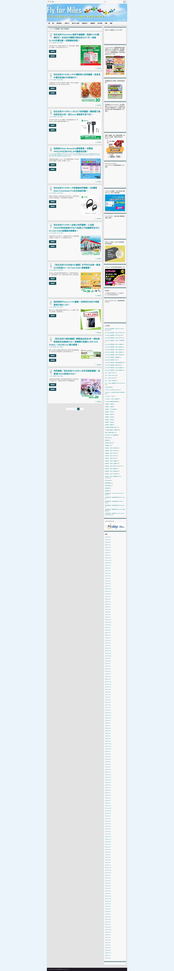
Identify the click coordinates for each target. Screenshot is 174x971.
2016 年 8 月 (108, 847)
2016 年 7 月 (108, 849)
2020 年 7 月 (108, 725)
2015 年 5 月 (108, 883)
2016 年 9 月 (108, 844)
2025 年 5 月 (108, 575)
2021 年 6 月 (108, 697)
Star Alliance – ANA (109, 396)
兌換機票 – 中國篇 (109, 404)
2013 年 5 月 (108, 945)
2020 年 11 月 (108, 715)
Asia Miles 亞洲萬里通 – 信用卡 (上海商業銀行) (115, 340)
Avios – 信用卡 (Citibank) (110, 375)
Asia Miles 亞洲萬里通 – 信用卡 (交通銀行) (114, 367)
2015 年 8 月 (108, 875)
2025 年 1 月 (108, 586)
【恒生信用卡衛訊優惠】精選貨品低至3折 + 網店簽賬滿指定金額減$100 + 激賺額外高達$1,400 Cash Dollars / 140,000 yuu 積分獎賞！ (74, 342)
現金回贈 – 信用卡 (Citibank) (111, 450)
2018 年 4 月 (108, 795)
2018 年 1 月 (108, 803)
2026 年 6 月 (108, 542)
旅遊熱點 (107, 440)
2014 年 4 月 (108, 916)
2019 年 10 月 (108, 748)
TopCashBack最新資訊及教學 (111, 401)
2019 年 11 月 (108, 746)
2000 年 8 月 (108, 950)
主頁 (49, 23)
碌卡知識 (100, 23)
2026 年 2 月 (108, 552)
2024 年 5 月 (108, 606)
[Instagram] (50, 1)
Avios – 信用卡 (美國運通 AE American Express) (115, 383)
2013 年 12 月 (108, 927)
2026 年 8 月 (108, 537)
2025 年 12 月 (108, 557)
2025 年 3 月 (108, 581)
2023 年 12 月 (108, 619)
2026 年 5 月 (108, 544)
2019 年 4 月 (108, 764)
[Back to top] (171, 968)
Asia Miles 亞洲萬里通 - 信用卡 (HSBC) (93, 153)
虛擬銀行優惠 (108, 483)
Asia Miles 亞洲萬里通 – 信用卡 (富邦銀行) (114, 347)
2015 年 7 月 (108, 878)
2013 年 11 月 (108, 929)
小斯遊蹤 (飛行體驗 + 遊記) (110, 427)
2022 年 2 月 (108, 676)
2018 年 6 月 (108, 790)
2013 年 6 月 (108, 942)
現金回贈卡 (59, 23)
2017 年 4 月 (108, 826)
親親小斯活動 (108, 485)
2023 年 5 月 (108, 637)
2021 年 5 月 (108, 699)
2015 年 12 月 (108, 867)
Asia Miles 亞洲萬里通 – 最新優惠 (112, 357)
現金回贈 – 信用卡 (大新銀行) (111, 463)
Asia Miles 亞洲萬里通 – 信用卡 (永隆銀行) (114, 352)
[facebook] (48, 1)
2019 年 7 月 (108, 756)
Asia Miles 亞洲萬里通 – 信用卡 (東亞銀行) (114, 349)
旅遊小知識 (107, 437)
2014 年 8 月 (108, 906)
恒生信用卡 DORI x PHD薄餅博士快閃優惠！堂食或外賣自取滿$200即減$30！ (77, 76)
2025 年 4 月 (108, 578)
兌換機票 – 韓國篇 (109, 424)
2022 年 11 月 (108, 653)
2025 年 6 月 (108, 573)
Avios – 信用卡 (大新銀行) (110, 380)
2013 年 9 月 (108, 934)
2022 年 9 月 (108, 658)
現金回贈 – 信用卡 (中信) (110, 458)
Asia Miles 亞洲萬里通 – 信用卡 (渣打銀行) (114, 354)
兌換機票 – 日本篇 (109, 411)
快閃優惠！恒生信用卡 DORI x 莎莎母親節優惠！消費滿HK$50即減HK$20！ (77, 372)
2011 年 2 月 (108, 947)
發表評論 (99, 68)
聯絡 (111, 23)
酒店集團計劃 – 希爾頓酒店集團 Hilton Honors (115, 497)
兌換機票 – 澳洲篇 (109, 419)
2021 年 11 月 (108, 684)
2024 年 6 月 (108, 604)
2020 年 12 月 (108, 712)
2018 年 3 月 (108, 798)
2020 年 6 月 (108, 728)
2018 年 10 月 (108, 779)
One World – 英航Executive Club (112, 389)
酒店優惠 (107, 490)
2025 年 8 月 (108, 568)
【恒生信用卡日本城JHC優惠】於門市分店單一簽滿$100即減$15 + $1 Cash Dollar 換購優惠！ (77, 266)
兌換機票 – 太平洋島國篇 (110, 409)
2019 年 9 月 (108, 751)
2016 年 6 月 (108, 852)
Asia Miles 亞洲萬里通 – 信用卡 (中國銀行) (114, 344)
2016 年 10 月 (108, 841)
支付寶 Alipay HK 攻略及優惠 (111, 435)
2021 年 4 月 (108, 702)
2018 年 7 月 (108, 787)
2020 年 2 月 (108, 738)
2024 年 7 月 (108, 601)
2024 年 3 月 (108, 612)
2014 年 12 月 (108, 896)
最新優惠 (107, 445)
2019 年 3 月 (108, 767)
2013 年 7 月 (108, 940)
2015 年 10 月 (108, 872)
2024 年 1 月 (108, 617)
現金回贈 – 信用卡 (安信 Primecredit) (63, 156)
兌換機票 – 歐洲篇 (109, 417)
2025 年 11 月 (108, 560)
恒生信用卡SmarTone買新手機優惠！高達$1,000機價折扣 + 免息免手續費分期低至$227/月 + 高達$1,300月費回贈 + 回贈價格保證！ (74, 38)
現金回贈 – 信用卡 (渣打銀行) (111, 473)
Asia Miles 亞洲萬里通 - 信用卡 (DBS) (79, 153)
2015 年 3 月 (108, 888)
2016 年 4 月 (108, 857)
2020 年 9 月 (108, 720)
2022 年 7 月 (108, 663)
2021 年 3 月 (108, 705)
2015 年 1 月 (108, 893)
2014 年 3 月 (108, 919)
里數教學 (92, 23)
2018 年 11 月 (108, 777)
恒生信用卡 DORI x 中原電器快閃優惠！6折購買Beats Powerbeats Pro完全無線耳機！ (75, 189)
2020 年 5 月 (108, 730)
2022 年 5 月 (108, 668)
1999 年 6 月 (108, 958)
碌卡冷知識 (107, 480)
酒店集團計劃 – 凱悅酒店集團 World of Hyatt (114, 505)
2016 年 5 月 (108, 854)
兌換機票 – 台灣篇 (109, 406)
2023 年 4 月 (108, 640)
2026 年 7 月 (108, 539)
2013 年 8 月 (108, 937)
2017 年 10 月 (108, 810)
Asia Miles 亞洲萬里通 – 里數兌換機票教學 (114, 362)
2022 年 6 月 (108, 666)
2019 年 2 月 (108, 769)
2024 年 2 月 (108, 614)
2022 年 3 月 (108, 674)
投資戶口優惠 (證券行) (109, 432)
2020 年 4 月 (108, 733)
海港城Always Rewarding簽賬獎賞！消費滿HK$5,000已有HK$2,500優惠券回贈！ (73, 150)
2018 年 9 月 (108, 782)
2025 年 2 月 (108, 583)
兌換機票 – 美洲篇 (109, 422)
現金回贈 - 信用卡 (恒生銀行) (58, 42)
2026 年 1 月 (108, 555)
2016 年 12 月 (108, 836)
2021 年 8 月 (108, 692)
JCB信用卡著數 (108, 387)
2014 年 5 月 (108, 914)
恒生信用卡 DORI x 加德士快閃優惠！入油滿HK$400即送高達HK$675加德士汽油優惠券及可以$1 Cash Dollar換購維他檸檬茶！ (74, 228)
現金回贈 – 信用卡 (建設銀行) (111, 468)
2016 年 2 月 (108, 862)
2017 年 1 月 (108, 834)
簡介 (53, 23)
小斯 (51, 42)
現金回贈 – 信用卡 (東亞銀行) (111, 471)
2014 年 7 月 (108, 909)
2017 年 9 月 (108, 813)
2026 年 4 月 (108, 547)
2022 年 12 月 (108, 650)
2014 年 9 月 (108, 903)
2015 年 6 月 (108, 880)
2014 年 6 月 (108, 911)
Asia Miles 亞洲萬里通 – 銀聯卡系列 (112, 365)
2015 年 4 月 (108, 885)
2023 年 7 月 (108, 632)
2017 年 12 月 (108, 805)
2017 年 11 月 (108, 808)
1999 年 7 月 (108, 955)
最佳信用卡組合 (108, 442)
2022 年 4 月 (108, 671)
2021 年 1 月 (108, 710)
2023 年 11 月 (108, 622)
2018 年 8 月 (108, 785)
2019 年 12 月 (108, 743)
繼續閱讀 (53, 51)
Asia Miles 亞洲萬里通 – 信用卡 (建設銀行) (114, 370)
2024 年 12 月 (108, 588)
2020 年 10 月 (108, 717)
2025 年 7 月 (108, 570)
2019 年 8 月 (108, 754)
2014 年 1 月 (108, 924)
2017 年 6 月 (108, 821)
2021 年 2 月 (108, 707)
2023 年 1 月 (108, 648)
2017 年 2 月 (108, 831)
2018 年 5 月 (108, 792)
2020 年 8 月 (108, 723)
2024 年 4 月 (108, 609)
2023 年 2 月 (108, 645)
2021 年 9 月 (108, 689)
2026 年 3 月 (108, 550)
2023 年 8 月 (108, 630)
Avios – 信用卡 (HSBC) (110, 372)
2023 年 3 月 (108, 643)
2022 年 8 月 (108, 661)
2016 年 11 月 (108, 839)
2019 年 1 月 (108, 772)
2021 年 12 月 (108, 681)
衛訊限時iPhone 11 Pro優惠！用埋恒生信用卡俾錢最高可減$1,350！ (76, 303)
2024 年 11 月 (108, 591)
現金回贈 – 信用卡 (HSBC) (110, 455)
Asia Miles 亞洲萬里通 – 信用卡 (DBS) (113, 335)
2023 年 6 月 (108, 635)
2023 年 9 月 (108, 627)
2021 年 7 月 (108, 694)
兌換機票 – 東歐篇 (109, 414)
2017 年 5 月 (108, 823)
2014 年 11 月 (108, 898)
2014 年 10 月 (108, 901)
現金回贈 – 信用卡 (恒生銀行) (111, 448)
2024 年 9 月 (108, 596)
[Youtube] (53, 1)
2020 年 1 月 (108, 741)
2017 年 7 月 (108, 818)
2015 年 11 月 (108, 870)
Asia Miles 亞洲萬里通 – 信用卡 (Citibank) (113, 332)
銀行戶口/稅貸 (75, 23)
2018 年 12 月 (108, 774)
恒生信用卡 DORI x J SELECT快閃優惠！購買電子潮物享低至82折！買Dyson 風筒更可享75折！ (77, 113)
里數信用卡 (85, 23)
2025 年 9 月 (108, 565)
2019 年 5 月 (108, 761)
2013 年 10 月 (108, 932)
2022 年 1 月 (108, 679)
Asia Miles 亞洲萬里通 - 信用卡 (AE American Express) (62, 153)
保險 (106, 23)
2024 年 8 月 (108, 599)
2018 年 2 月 (108, 800)
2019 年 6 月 (108, 759)
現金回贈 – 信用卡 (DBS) (110, 453)
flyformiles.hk (59, 969)
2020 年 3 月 (108, 736)
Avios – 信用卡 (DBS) (109, 378)
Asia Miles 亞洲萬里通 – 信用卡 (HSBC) (113, 337)
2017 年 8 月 (108, 816)
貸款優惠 (107, 488)
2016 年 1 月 (108, 865)
